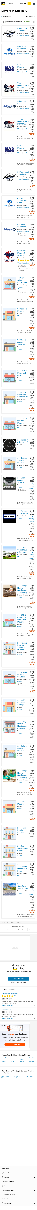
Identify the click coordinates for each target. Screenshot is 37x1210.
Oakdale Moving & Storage (9, 993)
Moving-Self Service (28, 465)
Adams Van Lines (6, 1010)
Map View (8, 16)
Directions (21, 288)
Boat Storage (26, 485)
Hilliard (3, 1058)
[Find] (29, 3)
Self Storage (26, 891)
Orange (22, 1061)
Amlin (12, 1061)
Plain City (32, 1058)
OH (8, 922)
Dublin (13, 922)
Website (19, 35)
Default (30, 16)
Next (29, 930)
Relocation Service (28, 347)
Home (3, 922)
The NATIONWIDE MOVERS (23, 85)
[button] (34, 4)
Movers (19, 33)
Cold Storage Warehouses (5, 1077)
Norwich (3, 1061)
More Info (26, 35)
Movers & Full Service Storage (16, 1001)
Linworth (31, 1061)
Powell (13, 1058)
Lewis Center (22, 1058)
